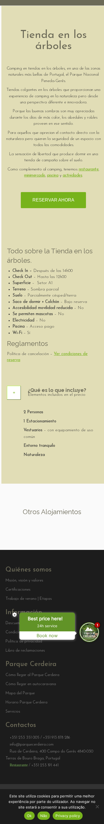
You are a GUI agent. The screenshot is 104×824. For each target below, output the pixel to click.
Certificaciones (18, 590)
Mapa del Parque (20, 693)
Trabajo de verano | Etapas (29, 599)
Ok (29, 815)
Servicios (13, 712)
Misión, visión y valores (24, 581)
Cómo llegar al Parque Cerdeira (32, 675)
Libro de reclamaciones (25, 651)
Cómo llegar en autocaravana (31, 684)
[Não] (97, 806)
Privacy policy (67, 815)
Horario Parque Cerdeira (26, 703)
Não (43, 815)
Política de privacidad (24, 642)
